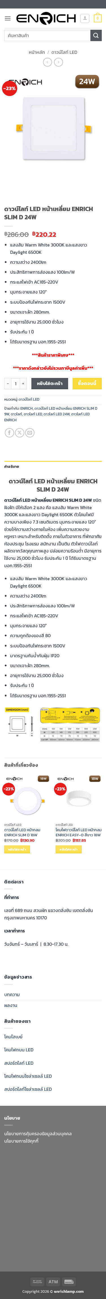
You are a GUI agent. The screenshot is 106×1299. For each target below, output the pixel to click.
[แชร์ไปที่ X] (19, 432)
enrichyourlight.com (25, 1168)
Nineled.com (39, 1204)
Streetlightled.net (60, 1233)
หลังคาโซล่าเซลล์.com (50, 1255)
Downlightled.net (56, 1175)
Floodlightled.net (22, 1233)
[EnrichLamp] (46, 18)
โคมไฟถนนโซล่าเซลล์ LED (28, 1076)
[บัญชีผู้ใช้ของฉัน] (84, 18)
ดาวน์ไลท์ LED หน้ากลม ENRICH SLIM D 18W (22, 832)
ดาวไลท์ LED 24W (57, 414)
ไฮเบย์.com (14, 1204)
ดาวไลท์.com (16, 1197)
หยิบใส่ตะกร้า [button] (17, 849)
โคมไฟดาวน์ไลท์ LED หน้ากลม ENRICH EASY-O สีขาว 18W (78, 832)
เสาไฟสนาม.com (80, 1189)
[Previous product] (58, 62)
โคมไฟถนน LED (18, 1049)
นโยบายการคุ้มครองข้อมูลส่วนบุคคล (38, 1133)
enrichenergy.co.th (24, 1240)
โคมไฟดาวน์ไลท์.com (24, 1218)
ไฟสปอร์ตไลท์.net (61, 1218)
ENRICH (26, 408)
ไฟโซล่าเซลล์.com (71, 1182)
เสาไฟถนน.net (67, 1204)
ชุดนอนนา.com (59, 1240)
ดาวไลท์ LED (33, 414)
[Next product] (47, 62)
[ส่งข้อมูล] (96, 35)
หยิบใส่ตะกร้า (50, 383)
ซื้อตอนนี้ (87, 383)
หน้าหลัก (37, 52)
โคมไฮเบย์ (13, 1036)
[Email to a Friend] (29, 432)
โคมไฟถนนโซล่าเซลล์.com (50, 1226)
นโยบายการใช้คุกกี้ (21, 1141)
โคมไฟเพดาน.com (47, 1211)
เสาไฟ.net (85, 1226)
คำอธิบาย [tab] (11, 466)
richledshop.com (46, 1189)
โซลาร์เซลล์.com (40, 1247)
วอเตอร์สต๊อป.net (82, 1211)
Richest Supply (63, 1168)
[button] (7, 18)
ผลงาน (10, 1005)
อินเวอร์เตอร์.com (74, 1247)
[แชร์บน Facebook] (9, 432)
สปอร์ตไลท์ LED (18, 1063)
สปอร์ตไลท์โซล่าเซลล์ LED (28, 1089)
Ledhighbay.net (20, 1175)
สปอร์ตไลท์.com (45, 1197)
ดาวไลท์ (16, 414)
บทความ (12, 994)
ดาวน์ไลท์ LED (64, 52)
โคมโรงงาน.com (38, 1182)
